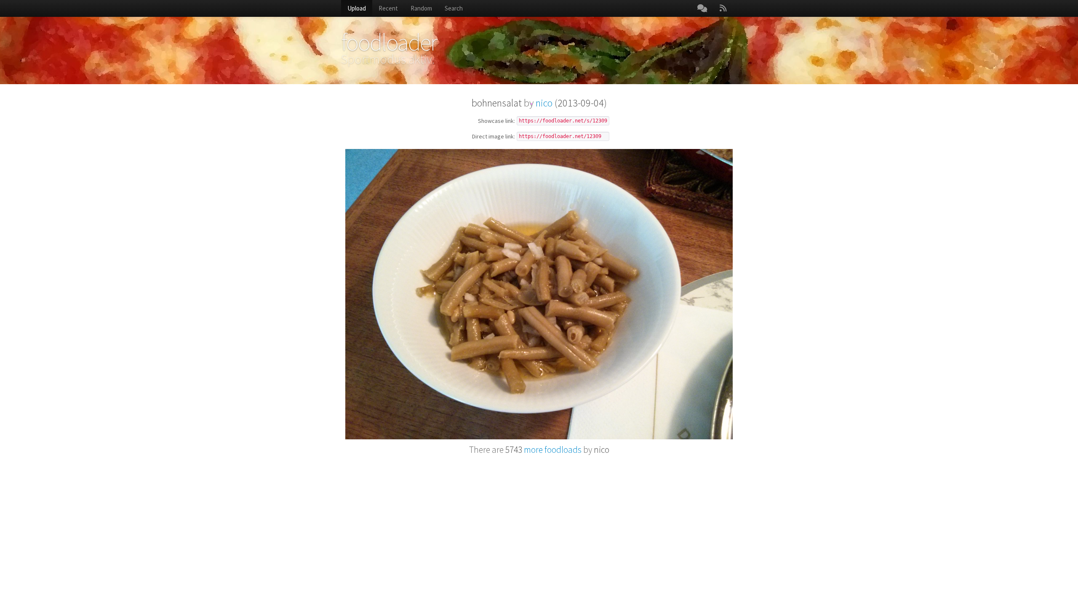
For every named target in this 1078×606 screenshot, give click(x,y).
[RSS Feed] (723, 8)
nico (544, 102)
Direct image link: (493, 136)
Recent (388, 8)
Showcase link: (496, 121)
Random (421, 8)
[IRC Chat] (702, 8)
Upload (356, 8)
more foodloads (543, 449)
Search (454, 8)
